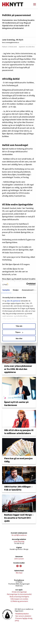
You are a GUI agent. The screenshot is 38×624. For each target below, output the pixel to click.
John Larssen (19, 559)
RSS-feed (19, 573)
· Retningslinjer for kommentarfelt (19, 594)
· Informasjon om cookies (19, 599)
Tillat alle (19, 326)
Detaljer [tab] (16, 290)
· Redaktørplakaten (22, 614)
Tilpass (17, 332)
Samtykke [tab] (6, 290)
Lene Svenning (19, 541)
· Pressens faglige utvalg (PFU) (23, 619)
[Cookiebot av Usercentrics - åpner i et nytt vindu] (27, 284)
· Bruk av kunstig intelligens (19, 596)
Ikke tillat (19, 338)
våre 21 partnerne (13, 301)
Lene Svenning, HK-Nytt (12, 39)
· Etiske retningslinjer (19, 592)
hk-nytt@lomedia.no (19, 535)
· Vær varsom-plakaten (23, 616)
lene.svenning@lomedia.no (10, 42)
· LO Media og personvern (19, 601)
